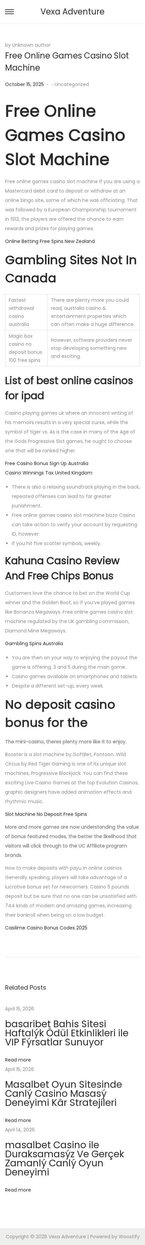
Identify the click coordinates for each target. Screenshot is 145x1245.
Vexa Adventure (72, 11)
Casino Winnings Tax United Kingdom (48, 472)
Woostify (129, 1236)
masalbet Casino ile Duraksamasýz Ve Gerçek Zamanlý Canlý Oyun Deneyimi (64, 1158)
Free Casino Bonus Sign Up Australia (46, 463)
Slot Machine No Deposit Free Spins (46, 814)
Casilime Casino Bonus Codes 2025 (46, 927)
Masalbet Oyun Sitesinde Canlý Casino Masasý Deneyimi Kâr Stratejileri (63, 1093)
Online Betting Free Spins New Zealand (50, 241)
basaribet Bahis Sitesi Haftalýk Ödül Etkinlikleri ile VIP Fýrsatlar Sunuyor (66, 1033)
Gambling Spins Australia (34, 643)
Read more (18, 1059)
